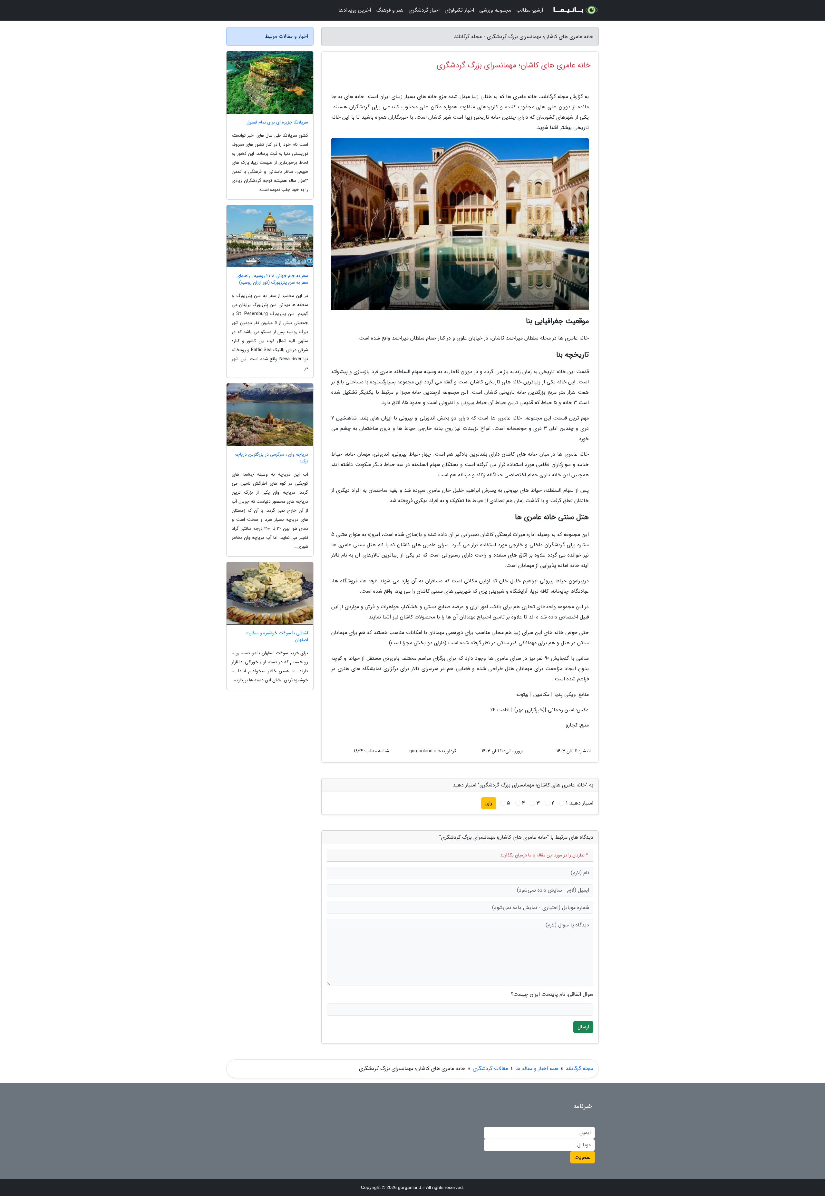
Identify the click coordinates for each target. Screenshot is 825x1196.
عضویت (582, 1157)
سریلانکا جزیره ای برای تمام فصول (277, 122)
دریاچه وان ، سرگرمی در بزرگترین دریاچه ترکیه (271, 458)
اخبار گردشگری (424, 10)
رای (488, 803)
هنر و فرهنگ (389, 10)
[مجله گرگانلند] (575, 10)
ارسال (583, 1027)
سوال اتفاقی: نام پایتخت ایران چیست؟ (552, 994)
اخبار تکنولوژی (459, 10)
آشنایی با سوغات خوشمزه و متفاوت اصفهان (277, 636)
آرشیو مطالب (529, 10)
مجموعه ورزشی (495, 10)
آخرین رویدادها (354, 10)
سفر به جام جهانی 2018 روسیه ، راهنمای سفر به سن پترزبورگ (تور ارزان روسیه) (272, 279)
